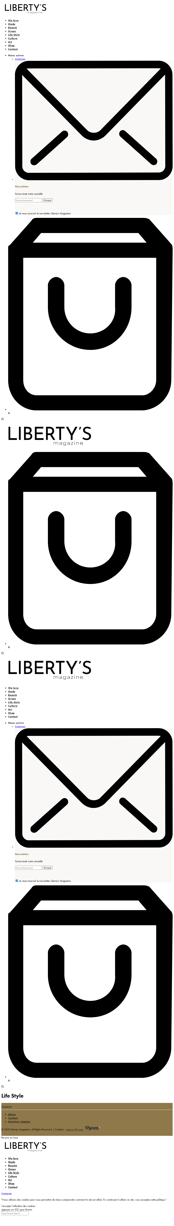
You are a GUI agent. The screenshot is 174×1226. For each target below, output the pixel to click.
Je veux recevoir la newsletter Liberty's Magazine (45, 213)
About (12, 1114)
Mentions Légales (19, 1121)
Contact (13, 1118)
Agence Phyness (74, 1129)
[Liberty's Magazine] (25, 14)
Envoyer (47, 200)
